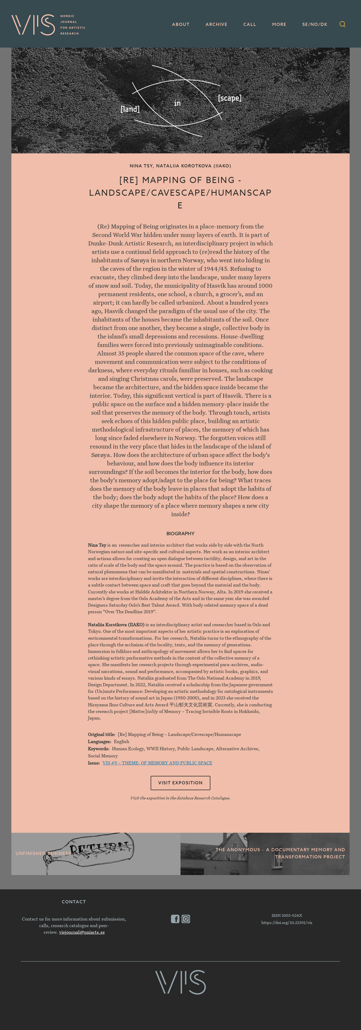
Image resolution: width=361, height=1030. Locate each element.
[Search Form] (342, 25)
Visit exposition (180, 783)
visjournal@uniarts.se (82, 932)
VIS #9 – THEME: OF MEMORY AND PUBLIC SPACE (157, 763)
